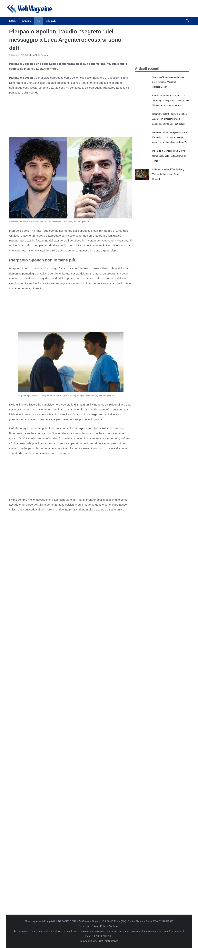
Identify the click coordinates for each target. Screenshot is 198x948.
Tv (38, 20)
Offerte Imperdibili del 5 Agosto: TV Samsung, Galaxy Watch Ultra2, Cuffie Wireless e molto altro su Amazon (170, 100)
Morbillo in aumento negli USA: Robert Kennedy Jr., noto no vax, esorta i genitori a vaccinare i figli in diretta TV (170, 137)
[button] (187, 21)
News (12, 20)
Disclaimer (113, 926)
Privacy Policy (99, 926)
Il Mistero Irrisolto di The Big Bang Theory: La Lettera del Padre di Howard (168, 174)
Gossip (26, 20)
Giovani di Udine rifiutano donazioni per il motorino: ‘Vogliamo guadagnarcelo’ (168, 82)
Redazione (84, 926)
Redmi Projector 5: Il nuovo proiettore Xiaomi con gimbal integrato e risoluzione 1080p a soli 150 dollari (169, 119)
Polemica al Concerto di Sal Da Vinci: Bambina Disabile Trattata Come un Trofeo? (170, 156)
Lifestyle (51, 20)
